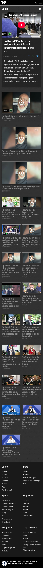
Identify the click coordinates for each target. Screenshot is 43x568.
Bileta (25, 535)
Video (5, 9)
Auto (25, 484)
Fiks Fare (5, 541)
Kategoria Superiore (9, 503)
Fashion (26, 506)
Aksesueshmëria (29, 550)
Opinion (25, 471)
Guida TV (5, 551)
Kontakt (26, 538)
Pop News (28, 495)
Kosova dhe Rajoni (29, 478)
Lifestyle (26, 503)
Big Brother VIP (7, 532)
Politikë (4, 471)
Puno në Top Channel (30, 541)
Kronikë (4, 474)
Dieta (25, 513)
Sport (5, 495)
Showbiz (26, 500)
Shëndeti (26, 510)
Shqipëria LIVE (7, 538)
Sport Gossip (6, 522)
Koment (26, 474)
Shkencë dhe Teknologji (31, 481)
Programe (7, 527)
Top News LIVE (7, 490)
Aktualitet (5, 478)
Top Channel (30, 527)
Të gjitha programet (8, 548)
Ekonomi (5, 481)
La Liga (4, 513)
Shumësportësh (7, 519)
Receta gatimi (28, 516)
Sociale (4, 484)
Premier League (7, 510)
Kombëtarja (6, 500)
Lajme (5, 466)
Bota (25, 466)
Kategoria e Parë (7, 506)
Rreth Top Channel (29, 532)
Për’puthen (5, 535)
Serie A (4, 516)
